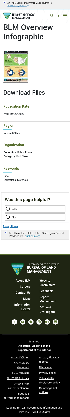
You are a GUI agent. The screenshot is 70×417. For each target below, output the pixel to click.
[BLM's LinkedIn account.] (55, 322)
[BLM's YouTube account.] (22, 322)
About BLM (23, 280)
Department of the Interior (34, 350)
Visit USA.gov (41, 412)
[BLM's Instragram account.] (39, 322)
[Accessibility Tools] (58, 15)
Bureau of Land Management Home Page (26, 16)
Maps (26, 298)
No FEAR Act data (18, 378)
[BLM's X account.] (14, 322)
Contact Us (22, 292)
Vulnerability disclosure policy (49, 380)
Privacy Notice (10, 226)
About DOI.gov (20, 357)
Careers (25, 286)
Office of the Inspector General (18, 386)
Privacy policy (47, 372)
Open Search (51, 15)
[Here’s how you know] (35, 4)
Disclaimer (45, 367)
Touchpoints (30, 236)
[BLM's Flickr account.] (47, 322)
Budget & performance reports (16, 395)
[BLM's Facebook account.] (31, 322)
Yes (14, 209)
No (14, 217)
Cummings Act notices (48, 390)
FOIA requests (20, 372)
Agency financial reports (49, 359)
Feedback (46, 291)
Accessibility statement (21, 365)
